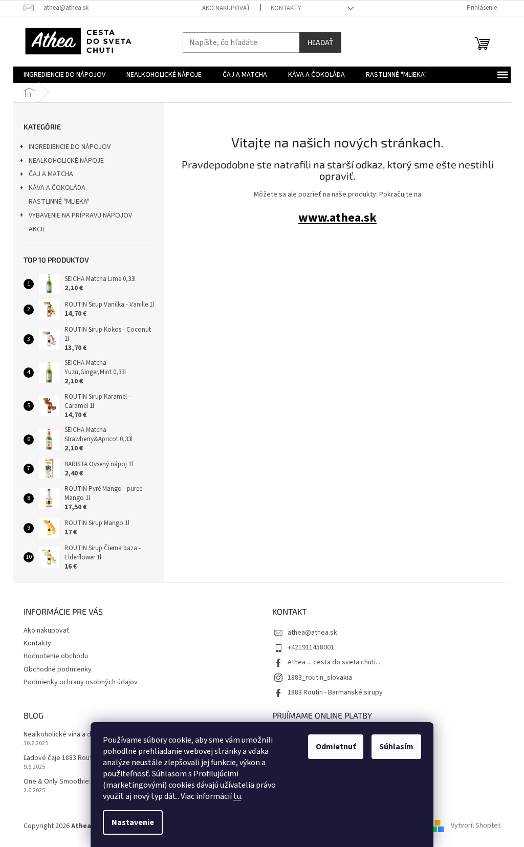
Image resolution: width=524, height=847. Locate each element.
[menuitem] (64, 75)
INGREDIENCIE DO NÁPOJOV (70, 147)
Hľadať (320, 42)
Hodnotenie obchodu (56, 656)
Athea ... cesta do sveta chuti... (334, 662)
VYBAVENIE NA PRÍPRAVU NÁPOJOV (80, 215)
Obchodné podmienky (58, 669)
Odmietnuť (336, 746)
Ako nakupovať (226, 8)
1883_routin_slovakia (320, 677)
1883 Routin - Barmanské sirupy (335, 692)
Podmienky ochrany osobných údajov (81, 682)
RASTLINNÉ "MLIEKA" (59, 202)
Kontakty (286, 8)
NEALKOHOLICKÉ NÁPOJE (66, 161)
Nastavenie (133, 822)
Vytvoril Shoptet (475, 826)
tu (237, 796)
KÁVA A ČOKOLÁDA (57, 188)
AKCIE (37, 229)
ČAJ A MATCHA (51, 174)
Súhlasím (396, 746)
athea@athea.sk (312, 632)
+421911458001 (311, 647)
